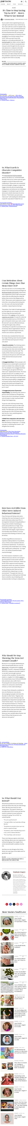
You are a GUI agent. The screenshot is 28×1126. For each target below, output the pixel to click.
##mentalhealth (20, 97)
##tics (11, 432)
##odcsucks (11, 744)
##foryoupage (19, 205)
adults (21, 677)
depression (5, 667)
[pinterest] (7, 904)
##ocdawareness (4, 205)
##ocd (20, 95)
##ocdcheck (3, 97)
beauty (9, 4)
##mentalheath (3, 435)
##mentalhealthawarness (18, 203)
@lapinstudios (3, 94)
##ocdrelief (10, 96)
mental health (6, 42)
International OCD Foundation (13, 175)
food (14, 4)
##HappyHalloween (5, 432)
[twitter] (14, 904)
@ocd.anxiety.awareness (6, 202)
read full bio (15, 892)
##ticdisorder (16, 432)
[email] (21, 904)
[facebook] (10, 904)
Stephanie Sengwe (9, 19)
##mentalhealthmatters (11, 97)
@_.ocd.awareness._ (5, 742)
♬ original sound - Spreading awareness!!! (10, 603)
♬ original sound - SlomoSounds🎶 (8, 206)
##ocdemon (16, 96)
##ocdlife (21, 96)
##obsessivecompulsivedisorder (7, 433)
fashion (3, 4)
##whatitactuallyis (4, 745)
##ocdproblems (3, 96)
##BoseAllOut (3, 98)
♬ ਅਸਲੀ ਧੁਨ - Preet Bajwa (6, 747)
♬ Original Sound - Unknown (7, 100)
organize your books (8, 317)
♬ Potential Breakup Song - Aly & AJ (9, 436)
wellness (20, 4)
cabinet (13, 315)
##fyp (17, 95)
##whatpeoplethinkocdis (19, 744)
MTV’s (6, 36)
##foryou (10, 205)
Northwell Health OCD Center (10, 292)
